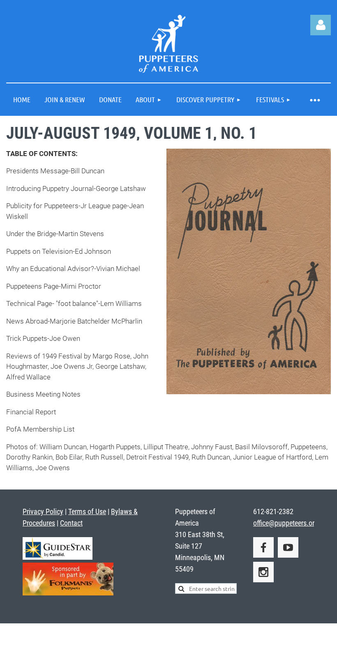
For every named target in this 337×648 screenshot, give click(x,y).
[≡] (314, 99)
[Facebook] (263, 547)
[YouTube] (288, 547)
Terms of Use (87, 511)
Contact (71, 523)
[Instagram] (263, 572)
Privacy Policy (43, 511)
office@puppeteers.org (285, 523)
